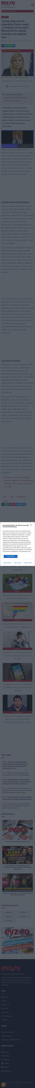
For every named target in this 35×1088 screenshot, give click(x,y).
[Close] (31, 525)
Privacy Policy (28, 562)
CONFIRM (10, 556)
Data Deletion (7, 562)
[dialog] (17, 544)
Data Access (17, 562)
